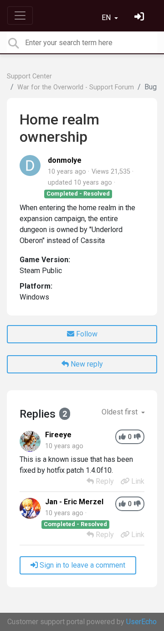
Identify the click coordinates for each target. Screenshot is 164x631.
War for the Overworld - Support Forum (75, 87)
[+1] (122, 437)
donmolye (65, 160)
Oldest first (120, 412)
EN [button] (107, 17)
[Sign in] (140, 17)
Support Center (29, 76)
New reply (86, 364)
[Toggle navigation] (20, 15)
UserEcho (141, 621)
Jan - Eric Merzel (74, 501)
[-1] (137, 437)
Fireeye (58, 434)
